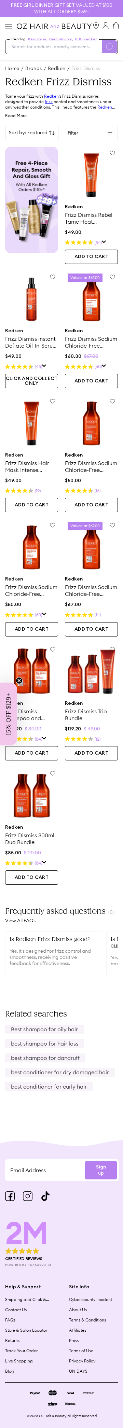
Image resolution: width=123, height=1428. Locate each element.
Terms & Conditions (87, 1319)
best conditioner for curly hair (49, 1086)
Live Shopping (19, 1360)
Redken (90, 39)
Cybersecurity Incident (90, 1299)
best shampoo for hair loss (44, 1043)
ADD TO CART (91, 256)
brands (33, 68)
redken (57, 68)
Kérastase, (38, 39)
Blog (9, 1371)
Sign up (101, 1170)
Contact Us (16, 1309)
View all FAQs (20, 921)
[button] (8, 714)
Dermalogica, (61, 39)
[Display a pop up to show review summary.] (104, 243)
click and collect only (32, 381)
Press (74, 1340)
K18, (78, 39)
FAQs (10, 1319)
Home (12, 68)
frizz (49, 101)
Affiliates (77, 1330)
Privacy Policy (82, 1360)
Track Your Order (21, 1350)
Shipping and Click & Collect (25, 1299)
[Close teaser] (19, 680)
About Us (78, 1309)
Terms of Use (81, 1350)
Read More (16, 115)
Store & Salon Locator (26, 1330)
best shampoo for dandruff (45, 1057)
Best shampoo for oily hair (44, 1029)
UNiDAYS (78, 1371)
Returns (12, 1340)
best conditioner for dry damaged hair (60, 1072)
